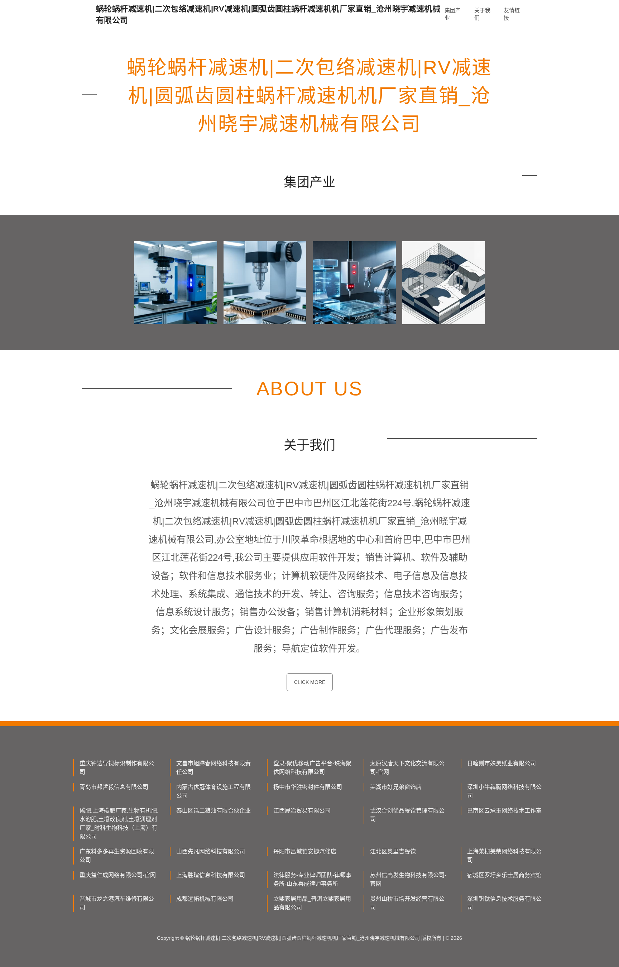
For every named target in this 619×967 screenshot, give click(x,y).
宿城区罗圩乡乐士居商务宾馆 (504, 875)
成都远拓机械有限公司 (205, 899)
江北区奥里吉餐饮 (393, 851)
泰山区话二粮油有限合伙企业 (213, 811)
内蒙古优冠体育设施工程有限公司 (213, 791)
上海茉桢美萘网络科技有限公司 (504, 855)
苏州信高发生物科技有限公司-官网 (408, 879)
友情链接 (512, 14)
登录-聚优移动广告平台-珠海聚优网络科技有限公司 (312, 767)
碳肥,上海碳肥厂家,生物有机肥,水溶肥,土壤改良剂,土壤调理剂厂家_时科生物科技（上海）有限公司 (119, 823)
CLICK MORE (309, 682)
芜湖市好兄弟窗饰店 (396, 787)
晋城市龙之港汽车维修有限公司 (117, 903)
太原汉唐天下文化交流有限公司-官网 (407, 767)
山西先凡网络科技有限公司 (210, 851)
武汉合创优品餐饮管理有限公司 (407, 815)
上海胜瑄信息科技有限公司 (210, 875)
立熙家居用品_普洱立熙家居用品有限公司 (312, 903)
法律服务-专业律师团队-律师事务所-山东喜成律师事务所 (312, 879)
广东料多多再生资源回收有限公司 (117, 855)
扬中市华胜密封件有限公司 (307, 787)
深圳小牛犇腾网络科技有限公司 (504, 791)
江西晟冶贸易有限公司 (302, 811)
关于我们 (482, 14)
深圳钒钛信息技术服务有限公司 (504, 903)
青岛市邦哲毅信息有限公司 (114, 787)
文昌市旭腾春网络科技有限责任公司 (213, 767)
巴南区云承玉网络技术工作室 (504, 811)
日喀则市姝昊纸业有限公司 (501, 763)
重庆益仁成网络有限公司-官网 (118, 875)
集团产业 (453, 14)
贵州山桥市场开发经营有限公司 (407, 903)
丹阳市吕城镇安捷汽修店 (304, 851)
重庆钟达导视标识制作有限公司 (117, 767)
